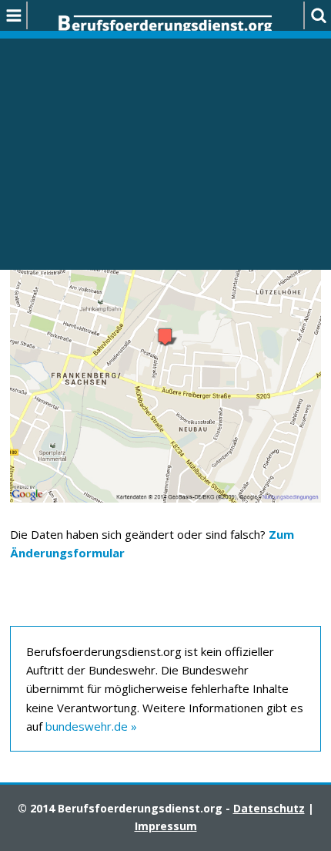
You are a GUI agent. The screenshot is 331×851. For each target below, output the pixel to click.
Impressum (166, 826)
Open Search (317, 15)
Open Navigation (14, 15)
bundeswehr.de (86, 726)
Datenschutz (269, 808)
